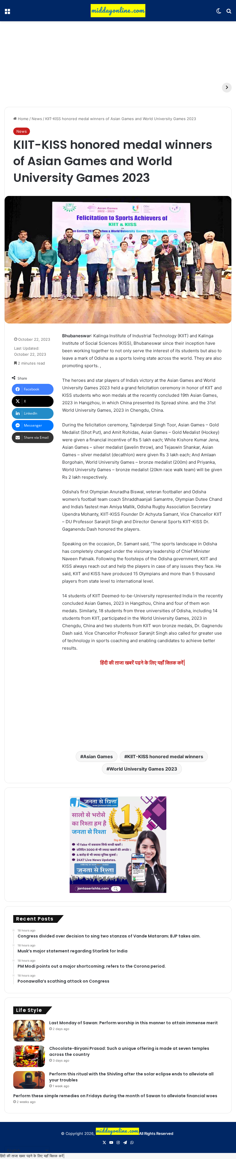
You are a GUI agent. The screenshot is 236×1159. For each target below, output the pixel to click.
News (37, 118)
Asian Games (98, 756)
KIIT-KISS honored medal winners (165, 756)
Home (22, 118)
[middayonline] (118, 10)
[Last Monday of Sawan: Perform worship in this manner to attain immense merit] (29, 1030)
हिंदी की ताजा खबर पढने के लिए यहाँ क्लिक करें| (32, 1156)
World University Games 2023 (143, 769)
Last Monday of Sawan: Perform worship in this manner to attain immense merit (133, 1023)
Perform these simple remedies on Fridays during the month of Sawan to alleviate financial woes (115, 1096)
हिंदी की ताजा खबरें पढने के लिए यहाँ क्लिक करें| (142, 663)
